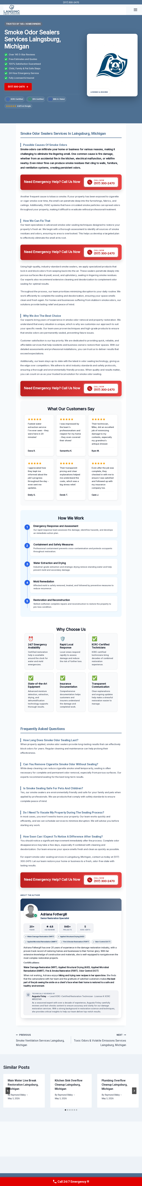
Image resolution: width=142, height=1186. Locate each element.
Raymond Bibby (18, 1095)
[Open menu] (135, 10)
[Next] (134, 1090)
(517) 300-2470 (71, 2)
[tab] (65, 1110)
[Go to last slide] (8, 1090)
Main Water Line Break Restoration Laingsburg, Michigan (23, 1084)
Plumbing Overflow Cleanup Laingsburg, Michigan (114, 1084)
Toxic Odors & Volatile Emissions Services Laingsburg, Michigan (100, 1040)
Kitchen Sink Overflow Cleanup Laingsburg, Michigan (68, 1084)
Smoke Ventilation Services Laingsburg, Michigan (40, 1040)
